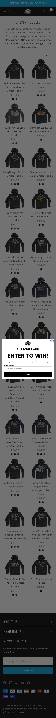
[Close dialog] (52, 340)
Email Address (9, 365)
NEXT (28, 374)
